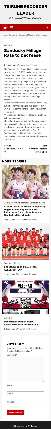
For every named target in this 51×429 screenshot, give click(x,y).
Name (10, 385)
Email (10, 393)
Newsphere (19, 426)
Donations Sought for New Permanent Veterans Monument (22, 323)
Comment (12, 355)
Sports (42, 203)
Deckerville (8, 203)
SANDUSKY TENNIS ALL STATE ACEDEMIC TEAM (20, 268)
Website (10, 402)
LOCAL (17, 203)
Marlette (25, 203)
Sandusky (8, 45)
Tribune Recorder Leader (28, 65)
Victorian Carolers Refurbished (38, 149)
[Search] (47, 27)
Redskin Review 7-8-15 (14, 149)
